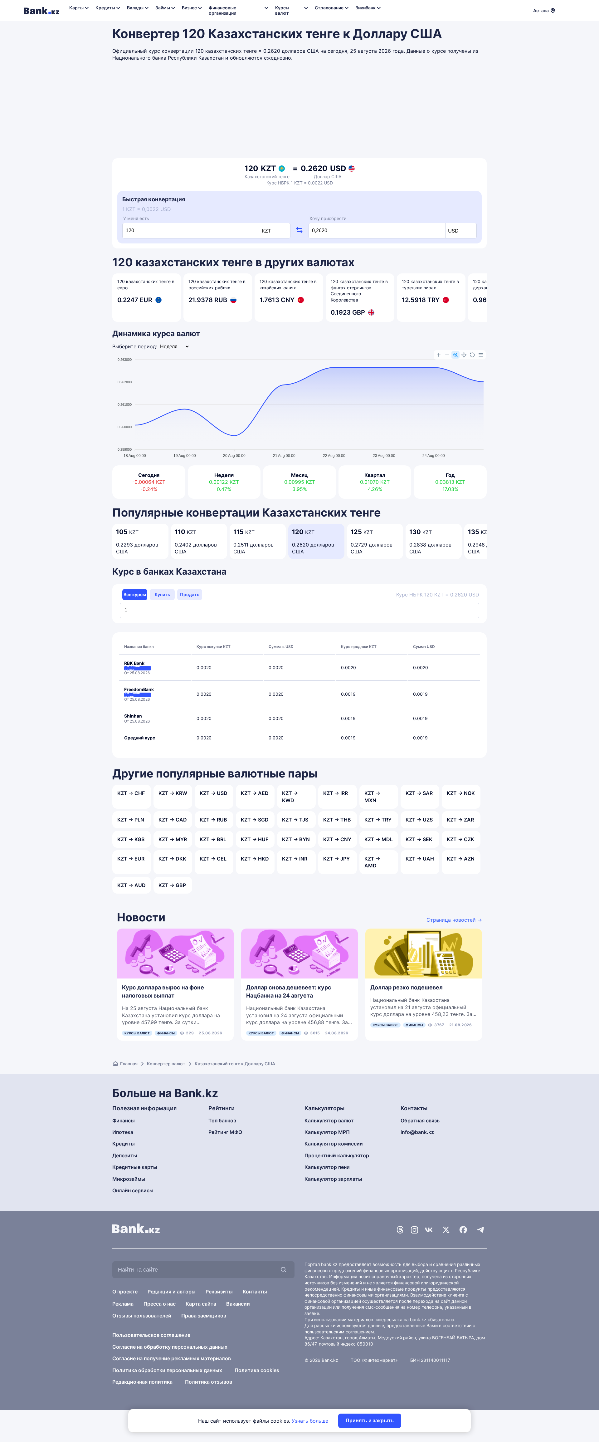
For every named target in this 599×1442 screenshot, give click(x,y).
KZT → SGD (255, 820)
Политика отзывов (208, 1382)
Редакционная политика (142, 1382)
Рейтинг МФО (225, 1132)
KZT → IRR (335, 793)
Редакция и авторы (172, 1291)
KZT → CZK (460, 839)
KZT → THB (337, 820)
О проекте (125, 1291)
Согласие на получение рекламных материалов (171, 1358)
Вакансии (238, 1304)
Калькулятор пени (327, 1167)
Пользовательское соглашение (151, 1335)
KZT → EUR (130, 859)
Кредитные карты (134, 1167)
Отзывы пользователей (141, 1315)
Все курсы (135, 594)
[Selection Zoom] (455, 355)
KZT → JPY (336, 859)
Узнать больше (310, 1421)
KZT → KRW (172, 793)
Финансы (166, 1033)
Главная (129, 1063)
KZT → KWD (290, 796)
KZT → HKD (255, 859)
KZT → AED (255, 793)
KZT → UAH (420, 859)
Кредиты (123, 1143)
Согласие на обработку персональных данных (169, 1347)
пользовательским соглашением (339, 1331)
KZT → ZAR (460, 820)
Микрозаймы (128, 1179)
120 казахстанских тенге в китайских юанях (288, 284)
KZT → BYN (296, 839)
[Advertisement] (299, 111)
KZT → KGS (130, 839)
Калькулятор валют (329, 1120)
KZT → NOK (461, 793)
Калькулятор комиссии (333, 1143)
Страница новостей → (454, 920)
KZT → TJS (295, 820)
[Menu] (481, 355)
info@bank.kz (417, 1132)
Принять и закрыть (370, 1420)
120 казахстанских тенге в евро (145, 284)
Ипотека (122, 1132)
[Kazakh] (571, 9)
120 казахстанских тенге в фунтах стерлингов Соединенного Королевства (359, 290)
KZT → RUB (213, 820)
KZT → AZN (461, 859)
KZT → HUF (254, 839)
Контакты (255, 1291)
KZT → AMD (372, 862)
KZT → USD (213, 793)
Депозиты (124, 1155)
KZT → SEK (419, 839)
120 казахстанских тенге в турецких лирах (430, 284)
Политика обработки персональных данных (167, 1370)
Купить (162, 594)
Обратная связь (420, 1120)
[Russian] (563, 9)
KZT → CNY (337, 839)
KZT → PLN (130, 820)
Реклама (123, 1304)
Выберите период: (134, 346)
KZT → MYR (172, 839)
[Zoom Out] (447, 355)
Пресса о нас (160, 1304)
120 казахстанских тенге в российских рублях (217, 284)
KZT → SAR (419, 793)
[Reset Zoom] (472, 355)
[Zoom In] (439, 355)
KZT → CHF (131, 793)
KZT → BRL (213, 839)
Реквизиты (219, 1291)
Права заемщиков (203, 1315)
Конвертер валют (166, 1063)
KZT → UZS (419, 820)
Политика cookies (257, 1370)
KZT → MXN (372, 796)
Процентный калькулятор (336, 1155)
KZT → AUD (131, 885)
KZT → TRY (378, 820)
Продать (189, 594)
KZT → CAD (172, 820)
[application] (299, 404)
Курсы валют (137, 1033)
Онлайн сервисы (132, 1190)
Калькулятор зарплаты (333, 1179)
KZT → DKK (172, 859)
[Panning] (464, 355)
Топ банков (222, 1120)
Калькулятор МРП (327, 1132)
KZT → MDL (378, 839)
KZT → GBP (172, 885)
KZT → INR (294, 859)
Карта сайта (201, 1304)
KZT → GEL (213, 859)
